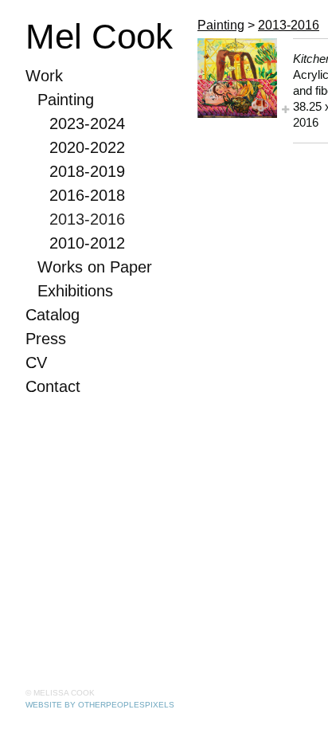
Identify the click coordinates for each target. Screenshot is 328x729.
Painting (65, 99)
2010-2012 (87, 243)
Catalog (52, 314)
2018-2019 (87, 171)
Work (44, 75)
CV (36, 362)
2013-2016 (87, 219)
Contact (52, 386)
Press (45, 338)
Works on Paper (94, 267)
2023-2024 (87, 123)
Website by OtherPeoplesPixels (99, 704)
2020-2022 (87, 147)
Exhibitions (75, 291)
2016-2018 (87, 195)
